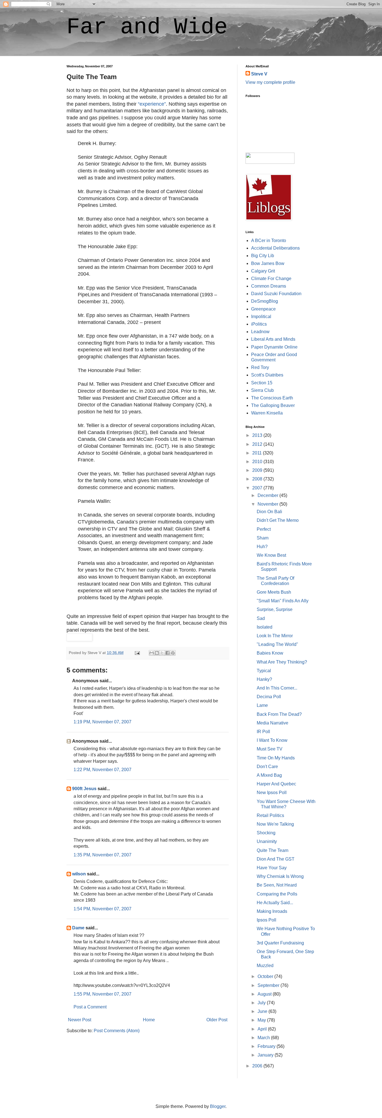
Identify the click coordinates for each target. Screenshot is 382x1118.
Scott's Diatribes (267, 375)
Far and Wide (147, 27)
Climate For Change (271, 278)
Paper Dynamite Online (274, 347)
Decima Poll (269, 696)
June (263, 1011)
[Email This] (151, 653)
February (267, 1046)
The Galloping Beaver (273, 405)
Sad (261, 618)
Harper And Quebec (276, 783)
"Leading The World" (277, 644)
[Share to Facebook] (167, 653)
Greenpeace (263, 309)
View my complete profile (270, 82)
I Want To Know (272, 740)
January (266, 1055)
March (264, 1037)
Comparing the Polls (277, 894)
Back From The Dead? (279, 714)
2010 (257, 461)
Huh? (262, 546)
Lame (262, 705)
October (266, 976)
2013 (257, 435)
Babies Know (270, 653)
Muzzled (265, 965)
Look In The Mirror (275, 635)
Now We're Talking (275, 824)
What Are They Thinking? (282, 662)
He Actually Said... (275, 902)
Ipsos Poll (266, 920)
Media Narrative (272, 723)
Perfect (264, 529)
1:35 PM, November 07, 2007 (102, 854)
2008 (257, 479)
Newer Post (79, 1019)
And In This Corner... (277, 688)
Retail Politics (270, 815)
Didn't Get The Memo (278, 520)
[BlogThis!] (157, 653)
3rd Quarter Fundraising (280, 943)
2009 (257, 470)
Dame (78, 927)
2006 (257, 1065)
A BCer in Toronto (268, 240)
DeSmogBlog (264, 301)
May (262, 1020)
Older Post (216, 1019)
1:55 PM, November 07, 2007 (102, 994)
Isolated (264, 627)
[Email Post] (137, 652)
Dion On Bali (269, 511)
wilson (79, 873)
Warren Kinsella (267, 413)
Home (149, 1019)
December (268, 495)
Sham (262, 538)
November (268, 504)
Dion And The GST (275, 859)
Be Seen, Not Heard (277, 885)
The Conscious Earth (272, 397)
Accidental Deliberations (275, 248)
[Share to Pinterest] (173, 653)
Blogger (217, 1106)
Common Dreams (268, 286)
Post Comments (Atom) (117, 1030)
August (265, 994)
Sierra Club (262, 390)
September (269, 985)
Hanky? (264, 679)
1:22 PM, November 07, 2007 (102, 769)
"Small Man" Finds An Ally (282, 600)
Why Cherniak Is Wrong (280, 876)
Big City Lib (262, 255)
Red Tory (260, 367)
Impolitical (261, 316)
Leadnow (260, 331)
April (263, 1029)
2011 (257, 453)
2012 (257, 444)
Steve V (259, 74)
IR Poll (263, 731)
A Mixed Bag (269, 775)
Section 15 (261, 382)
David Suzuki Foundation (276, 293)
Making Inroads (272, 911)
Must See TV (269, 749)
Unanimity (267, 841)
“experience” (152, 104)
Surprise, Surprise (275, 609)
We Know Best (271, 555)
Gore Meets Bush (274, 592)
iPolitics (259, 324)
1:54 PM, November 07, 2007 (102, 908)
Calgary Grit (263, 271)
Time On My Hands (276, 757)
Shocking (266, 832)
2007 (257, 487)
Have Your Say (272, 867)
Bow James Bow (267, 263)
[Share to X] (162, 653)
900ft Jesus (84, 788)
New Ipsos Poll (272, 792)
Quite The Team (272, 850)
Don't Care (267, 766)
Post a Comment (90, 1007)
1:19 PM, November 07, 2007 (102, 721)
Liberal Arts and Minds (273, 339)
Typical (264, 670)
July (262, 1002)
